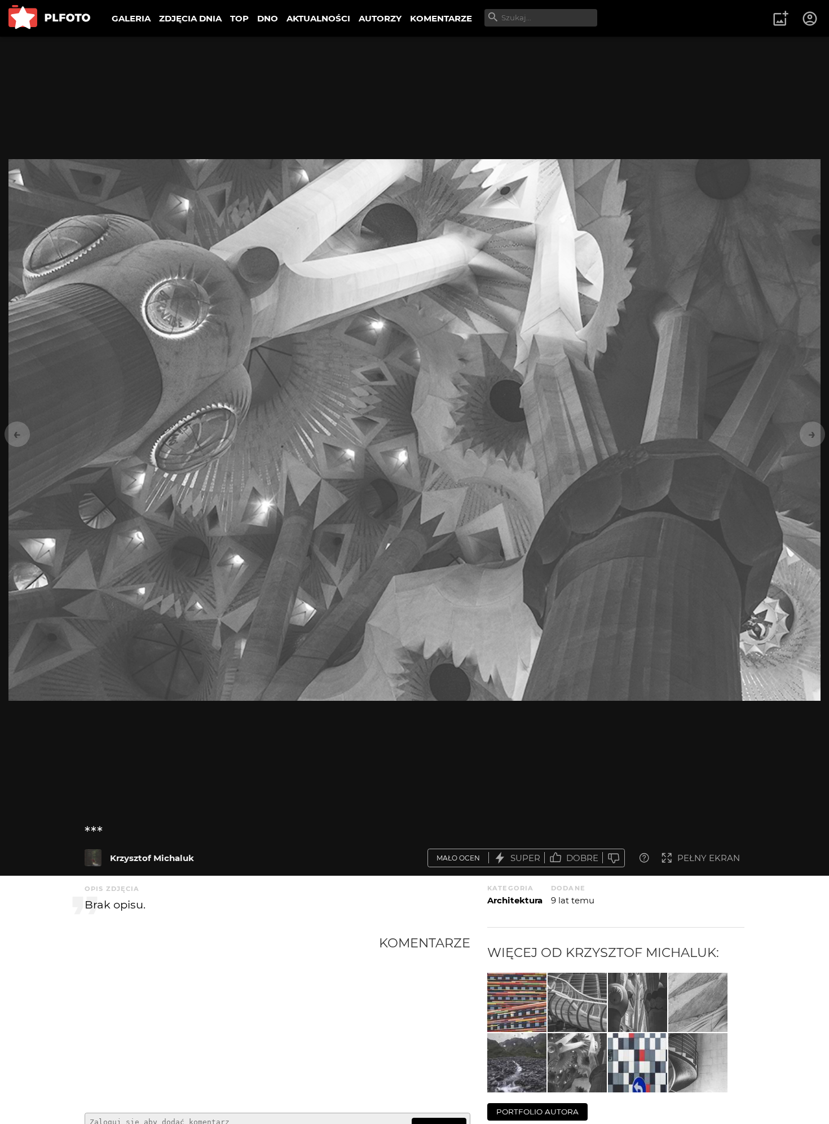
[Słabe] (613, 858)
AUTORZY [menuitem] (380, 18)
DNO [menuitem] (267, 18)
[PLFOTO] (49, 18)
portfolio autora (537, 1111)
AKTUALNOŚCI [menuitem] (318, 18)
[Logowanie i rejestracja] (810, 18)
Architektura (515, 900)
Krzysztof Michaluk (152, 858)
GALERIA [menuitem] (131, 18)
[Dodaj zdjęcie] (780, 18)
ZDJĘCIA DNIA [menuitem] (190, 18)
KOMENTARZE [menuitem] (441, 18)
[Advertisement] (232, 1020)
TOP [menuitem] (239, 18)
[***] (93, 857)
